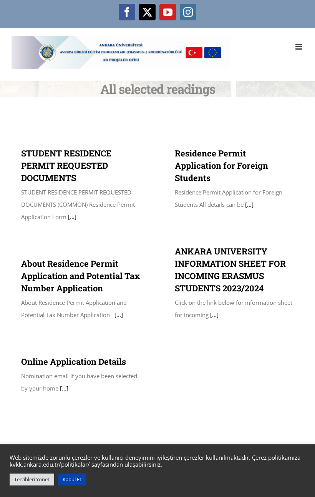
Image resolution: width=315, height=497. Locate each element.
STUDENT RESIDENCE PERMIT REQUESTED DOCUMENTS (66, 165)
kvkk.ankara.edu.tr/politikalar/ (50, 464)
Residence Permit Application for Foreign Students (221, 165)
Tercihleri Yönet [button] (32, 479)
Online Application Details (73, 361)
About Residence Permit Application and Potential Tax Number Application (80, 276)
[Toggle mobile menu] (299, 47)
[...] (71, 217)
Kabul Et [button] (72, 479)
